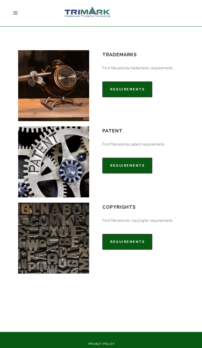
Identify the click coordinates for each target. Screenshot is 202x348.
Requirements (127, 89)
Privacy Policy (101, 344)
